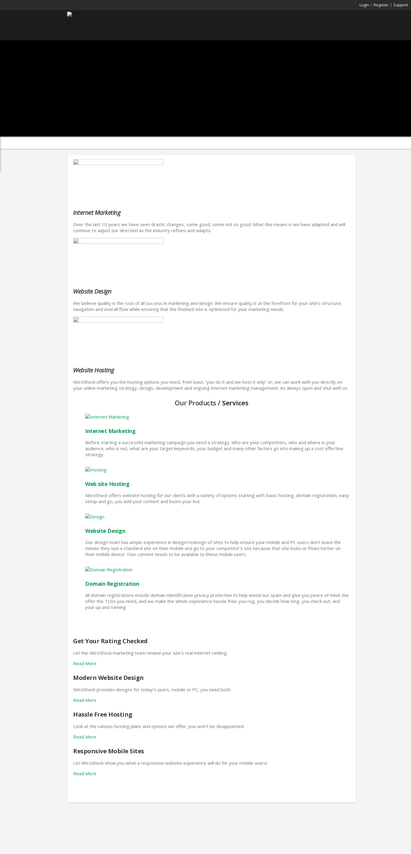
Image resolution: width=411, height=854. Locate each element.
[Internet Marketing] (118, 163)
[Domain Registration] (108, 570)
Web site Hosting (107, 483)
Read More (84, 663)
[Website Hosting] (118, 321)
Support (400, 5)
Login (364, 5)
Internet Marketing (110, 431)
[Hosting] (96, 470)
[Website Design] (118, 242)
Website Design (105, 530)
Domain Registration (112, 583)
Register (381, 5)
